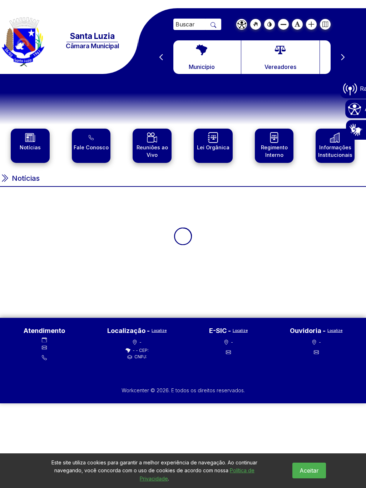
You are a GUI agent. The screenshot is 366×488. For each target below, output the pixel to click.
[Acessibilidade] (241, 24)
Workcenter (136, 390)
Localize (159, 330)
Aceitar (309, 470)
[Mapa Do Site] (325, 24)
